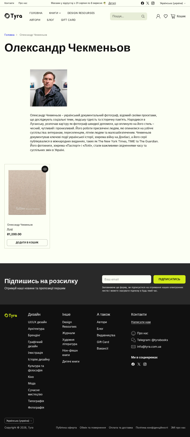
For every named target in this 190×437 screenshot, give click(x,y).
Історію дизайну (39, 359)
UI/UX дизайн (37, 322)
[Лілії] (27, 192)
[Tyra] (13, 16)
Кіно (31, 377)
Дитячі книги (70, 361)
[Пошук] (143, 16)
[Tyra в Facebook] (142, 3)
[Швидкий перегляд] (45, 169)
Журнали (68, 333)
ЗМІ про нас (178, 427)
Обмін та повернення (93, 427)
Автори (102, 322)
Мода (31, 383)
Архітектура (36, 329)
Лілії (10, 229)
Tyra (30, 427)
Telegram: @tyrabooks (152, 340)
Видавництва (106, 335)
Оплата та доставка (121, 427)
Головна (9, 34)
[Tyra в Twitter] (148, 3)
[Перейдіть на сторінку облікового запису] (158, 16)
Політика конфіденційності (152, 427)
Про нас (142, 333)
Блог (100, 329)
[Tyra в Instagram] (153, 3)
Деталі (112, 3)
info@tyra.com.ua (149, 346)
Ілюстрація (35, 353)
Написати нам (141, 322)
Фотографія (36, 407)
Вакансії (102, 348)
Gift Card (103, 342)
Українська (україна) (171, 3)
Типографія (36, 401)
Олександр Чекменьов (20, 224)
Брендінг (34, 335)
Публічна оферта (66, 427)
